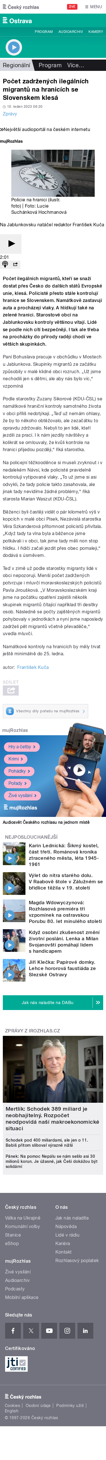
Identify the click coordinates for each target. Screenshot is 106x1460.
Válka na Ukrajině (22, 1218)
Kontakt (63, 1252)
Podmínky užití (70, 1405)
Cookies (12, 1405)
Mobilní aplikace (22, 1297)
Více (75, 65)
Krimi (13, 759)
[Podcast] (5, 265)
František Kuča (33, 667)
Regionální (16, 65)
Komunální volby (22, 1226)
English (11, 1411)
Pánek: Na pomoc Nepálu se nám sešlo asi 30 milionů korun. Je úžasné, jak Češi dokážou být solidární (52, 1161)
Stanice (13, 1235)
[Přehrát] (10, 244)
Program (44, 32)
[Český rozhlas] (21, 7)
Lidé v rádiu (67, 1235)
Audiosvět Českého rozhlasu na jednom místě (46, 822)
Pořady (15, 783)
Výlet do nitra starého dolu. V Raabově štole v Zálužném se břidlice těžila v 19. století (66, 881)
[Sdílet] (15, 265)
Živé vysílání (20, 795)
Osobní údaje (38, 1405)
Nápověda (66, 1226)
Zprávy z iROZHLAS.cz (32, 1031)
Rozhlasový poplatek (77, 1260)
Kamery (95, 32)
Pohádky (17, 771)
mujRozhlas (15, 730)
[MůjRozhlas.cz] (11, 142)
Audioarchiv (71, 32)
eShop (12, 1243)
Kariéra (62, 1243)
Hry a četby (19, 746)
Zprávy (10, 114)
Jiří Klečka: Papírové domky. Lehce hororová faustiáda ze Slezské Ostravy (62, 968)
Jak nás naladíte (72, 1218)
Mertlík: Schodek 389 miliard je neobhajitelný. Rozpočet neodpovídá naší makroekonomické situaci (52, 1119)
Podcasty (15, 1289)
